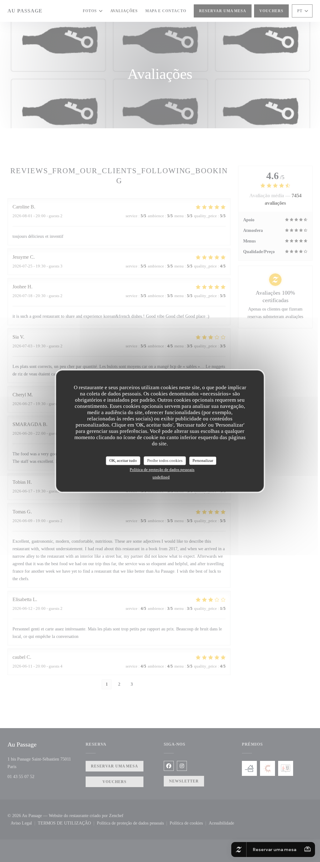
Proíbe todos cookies (164, 460)
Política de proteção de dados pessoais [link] (162, 469)
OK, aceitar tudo (123, 460)
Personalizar (202, 460)
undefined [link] (161, 477)
